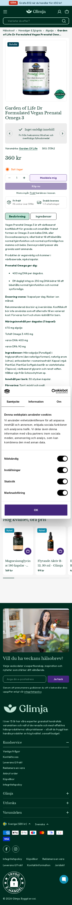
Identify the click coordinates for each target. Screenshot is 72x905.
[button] (14, 883)
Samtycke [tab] (13, 401)
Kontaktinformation (38, 865)
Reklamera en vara (53, 859)
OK (36, 510)
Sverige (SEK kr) (17, 824)
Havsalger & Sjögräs (30, 30)
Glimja (16, 898)
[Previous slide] (10, 133)
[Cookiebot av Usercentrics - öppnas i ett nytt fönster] (52, 391)
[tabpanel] (36, 317)
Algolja (50, 30)
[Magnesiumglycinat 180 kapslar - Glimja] (18, 541)
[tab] (17, 216)
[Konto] (59, 12)
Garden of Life (28, 148)
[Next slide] (62, 133)
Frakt (33, 192)
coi (34, 898)
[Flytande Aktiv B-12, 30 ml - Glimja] (50, 541)
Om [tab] (59, 401)
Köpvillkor (32, 859)
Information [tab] (36, 401)
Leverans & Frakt (13, 865)
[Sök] (64, 21)
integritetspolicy (32, 691)
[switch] (62, 470)
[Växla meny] (5, 12)
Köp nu (36, 186)
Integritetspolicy (12, 859)
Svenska (40, 824)
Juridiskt (60, 865)
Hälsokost (9, 30)
